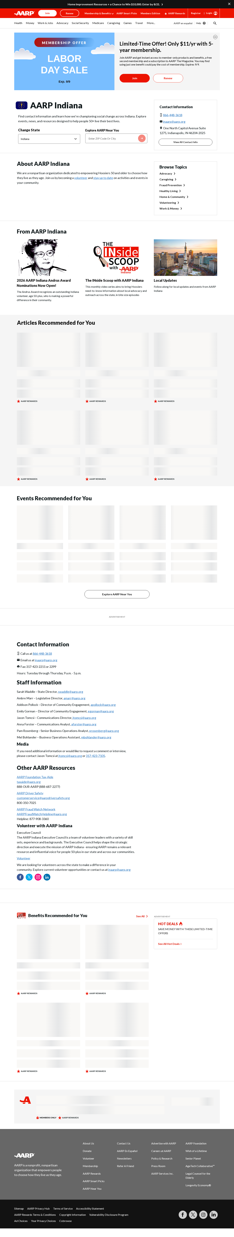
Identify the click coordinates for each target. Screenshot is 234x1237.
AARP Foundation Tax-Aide (35, 777)
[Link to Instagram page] (38, 877)
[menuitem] (18, 24)
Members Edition (150, 13)
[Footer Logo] (38, 1155)
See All (140, 916)
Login (209, 12)
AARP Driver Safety (30, 793)
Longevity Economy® (198, 1185)
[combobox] (116, 138)
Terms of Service (63, 1208)
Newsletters (124, 1158)
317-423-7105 (95, 756)
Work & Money (169, 208)
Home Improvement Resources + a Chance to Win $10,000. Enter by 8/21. (114, 4)
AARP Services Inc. (162, 1173)
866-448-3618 (172, 115)
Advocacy (165, 173)
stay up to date (103, 178)
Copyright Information (72, 1214)
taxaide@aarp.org (29, 782)
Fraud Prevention (170, 185)
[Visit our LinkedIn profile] (47, 877)
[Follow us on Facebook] (20, 877)
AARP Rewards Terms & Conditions (35, 1214)
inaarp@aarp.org (174, 121)
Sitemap (19, 1208)
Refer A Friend (125, 1166)
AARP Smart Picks (126, 13)
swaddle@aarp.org (70, 692)
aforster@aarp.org (83, 724)
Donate (87, 1150)
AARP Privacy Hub (38, 1208)
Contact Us (123, 1143)
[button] (215, 23)
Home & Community (172, 196)
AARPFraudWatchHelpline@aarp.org (42, 814)
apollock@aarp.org (103, 705)
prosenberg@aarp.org (104, 731)
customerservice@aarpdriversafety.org (43, 798)
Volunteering (167, 202)
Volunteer (23, 858)
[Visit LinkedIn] (214, 1215)
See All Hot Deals (169, 943)
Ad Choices (21, 1220)
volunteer (80, 178)
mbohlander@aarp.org (96, 737)
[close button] (215, 37)
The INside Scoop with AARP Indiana (114, 280)
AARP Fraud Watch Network (36, 809)
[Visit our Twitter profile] (29, 877)
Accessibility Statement (90, 1208)
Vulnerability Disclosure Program (108, 1214)
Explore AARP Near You (102, 130)
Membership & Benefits (98, 13)
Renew (168, 78)
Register (196, 13)
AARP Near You (92, 1188)
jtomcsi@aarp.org (84, 718)
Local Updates (165, 280)
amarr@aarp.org (74, 698)
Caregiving (166, 179)
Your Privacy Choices (43, 1220)
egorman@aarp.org (101, 711)
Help (198, 23)
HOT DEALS (168, 924)
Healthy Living (168, 191)
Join (134, 78)
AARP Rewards (176, 13)
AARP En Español (127, 1150)
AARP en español (183, 23)
